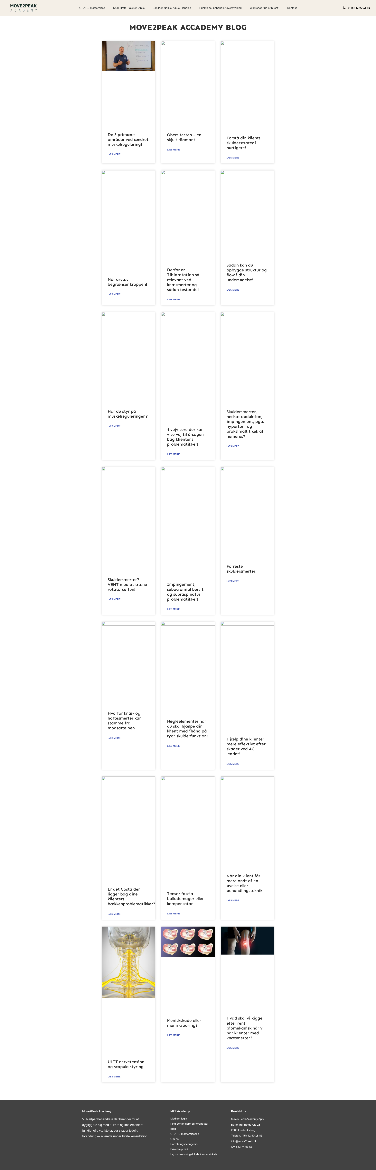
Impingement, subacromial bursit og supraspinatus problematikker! (185, 592)
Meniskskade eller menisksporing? (184, 1023)
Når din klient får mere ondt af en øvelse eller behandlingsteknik (244, 883)
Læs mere (114, 154)
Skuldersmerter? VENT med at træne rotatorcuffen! (127, 584)
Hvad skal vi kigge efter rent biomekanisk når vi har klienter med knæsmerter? (245, 1028)
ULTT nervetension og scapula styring (126, 1064)
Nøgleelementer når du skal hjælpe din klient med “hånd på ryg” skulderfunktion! (187, 729)
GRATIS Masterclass (92, 7)
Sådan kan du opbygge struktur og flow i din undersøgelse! (247, 273)
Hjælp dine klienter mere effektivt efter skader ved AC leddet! (246, 747)
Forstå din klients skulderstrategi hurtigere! (243, 142)
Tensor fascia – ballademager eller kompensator (185, 898)
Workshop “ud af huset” (264, 7)
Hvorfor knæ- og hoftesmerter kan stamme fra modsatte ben (125, 721)
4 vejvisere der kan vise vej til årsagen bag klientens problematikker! (185, 437)
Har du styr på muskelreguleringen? (128, 414)
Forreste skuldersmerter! (242, 569)
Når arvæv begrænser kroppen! (127, 282)
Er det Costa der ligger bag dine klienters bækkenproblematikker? (131, 897)
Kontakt (292, 7)
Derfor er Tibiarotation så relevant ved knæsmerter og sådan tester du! (183, 279)
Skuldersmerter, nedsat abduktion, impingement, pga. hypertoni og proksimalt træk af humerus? (245, 424)
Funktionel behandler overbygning (220, 7)
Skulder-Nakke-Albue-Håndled (172, 7)
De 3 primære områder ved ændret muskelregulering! (128, 139)
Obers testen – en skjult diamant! (184, 137)
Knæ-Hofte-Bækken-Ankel (129, 7)
